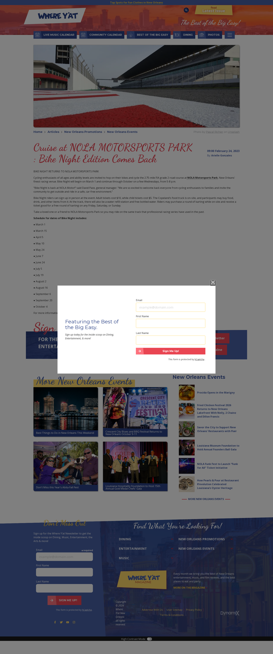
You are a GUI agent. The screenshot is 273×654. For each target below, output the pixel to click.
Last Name (142, 333)
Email (139, 300)
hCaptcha (199, 359)
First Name (142, 316)
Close (212, 283)
